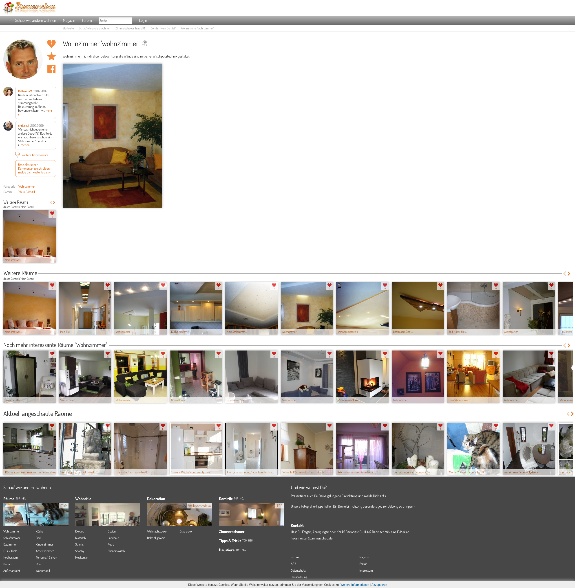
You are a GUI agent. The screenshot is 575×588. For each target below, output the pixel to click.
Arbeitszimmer (45, 551)
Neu (242, 498)
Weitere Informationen (355, 584)
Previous (51, 202)
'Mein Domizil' (26, 192)
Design (112, 531)
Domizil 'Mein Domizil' (163, 28)
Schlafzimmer (11, 538)
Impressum (366, 570)
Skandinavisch (116, 551)
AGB (293, 564)
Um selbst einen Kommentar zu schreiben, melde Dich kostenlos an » (34, 168)
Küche (39, 531)
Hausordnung (299, 577)
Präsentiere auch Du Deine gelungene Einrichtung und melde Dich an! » (338, 496)
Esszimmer (10, 544)
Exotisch (80, 531)
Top (236, 498)
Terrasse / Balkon (46, 557)
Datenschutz (298, 570)
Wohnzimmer (26, 186)
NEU (24, 498)
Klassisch (80, 538)
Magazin (69, 20)
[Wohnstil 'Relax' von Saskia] (107, 521)
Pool (38, 564)
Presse (363, 564)
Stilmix (79, 544)
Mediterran (81, 557)
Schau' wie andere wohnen (35, 20)
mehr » (25, 145)
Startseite (68, 28)
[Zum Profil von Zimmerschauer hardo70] (23, 59)
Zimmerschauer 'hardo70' (130, 28)
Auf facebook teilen (51, 68)
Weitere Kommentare (33, 155)
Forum (87, 20)
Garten (7, 564)
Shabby (79, 551)
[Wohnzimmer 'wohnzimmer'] (112, 136)
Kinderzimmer (44, 544)
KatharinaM (25, 91)
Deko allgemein (156, 538)
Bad (38, 538)
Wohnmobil (43, 570)
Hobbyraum (10, 557)
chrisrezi (23, 125)
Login (143, 20)
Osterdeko (186, 531)
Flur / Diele (10, 551)
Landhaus (113, 538)
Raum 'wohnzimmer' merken (51, 56)
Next (54, 202)
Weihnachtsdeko (157, 531)
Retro (111, 544)
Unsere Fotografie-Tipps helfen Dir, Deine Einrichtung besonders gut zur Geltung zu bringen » (353, 506)
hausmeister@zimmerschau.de (311, 538)
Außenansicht (11, 570)
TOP (18, 498)
